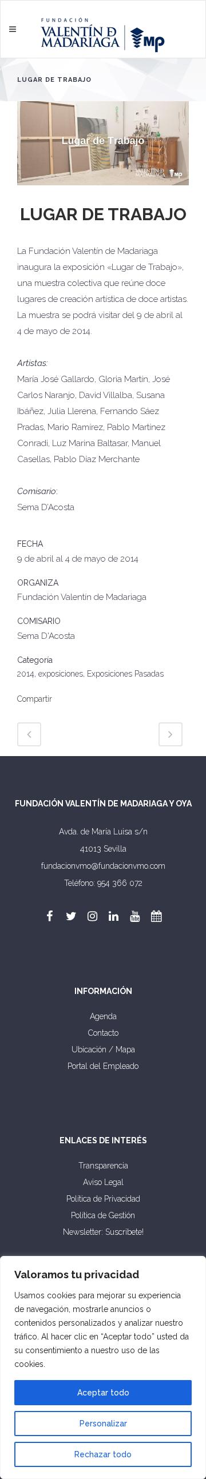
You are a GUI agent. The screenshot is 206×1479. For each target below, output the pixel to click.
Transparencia (103, 1165)
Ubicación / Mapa (103, 1049)
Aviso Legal (103, 1182)
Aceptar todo (103, 1392)
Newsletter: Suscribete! (103, 1232)
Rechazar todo (103, 1454)
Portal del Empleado (103, 1066)
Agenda (103, 1016)
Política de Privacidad (103, 1198)
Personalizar (103, 1423)
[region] (103, 1367)
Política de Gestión (103, 1215)
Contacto (103, 1032)
